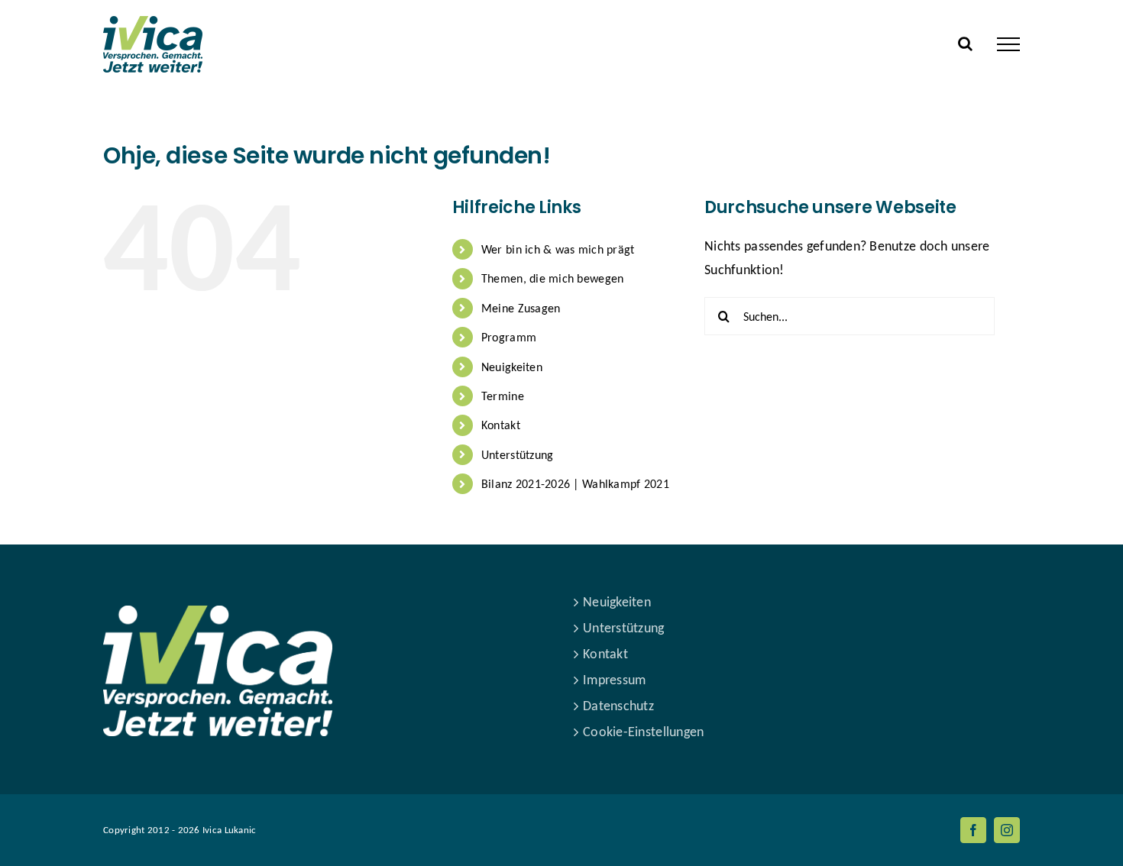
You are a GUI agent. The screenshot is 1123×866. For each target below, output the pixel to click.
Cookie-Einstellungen (643, 731)
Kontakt (500, 425)
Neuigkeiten (511, 367)
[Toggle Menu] (1008, 44)
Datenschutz (618, 705)
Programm (508, 337)
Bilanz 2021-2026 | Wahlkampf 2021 (575, 484)
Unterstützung (517, 455)
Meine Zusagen (521, 308)
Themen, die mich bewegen (552, 278)
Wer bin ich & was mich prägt (558, 249)
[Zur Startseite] (217, 601)
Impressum (614, 679)
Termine (502, 396)
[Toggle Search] (965, 43)
